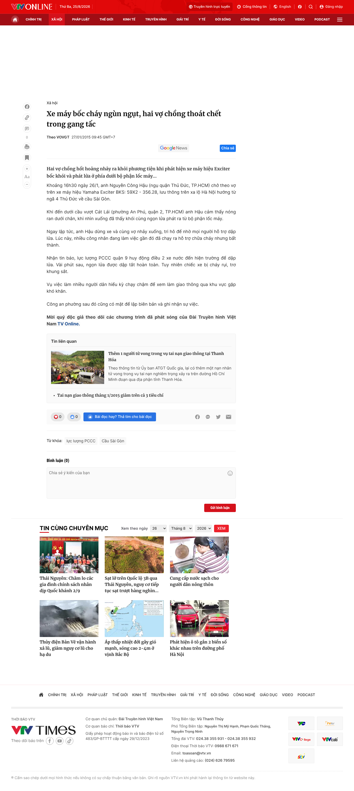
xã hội (56, 19)
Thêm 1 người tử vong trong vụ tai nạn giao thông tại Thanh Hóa (166, 356)
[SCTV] (301, 755)
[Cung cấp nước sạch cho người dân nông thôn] (199, 554)
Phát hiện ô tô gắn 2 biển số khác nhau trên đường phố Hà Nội (198, 648)
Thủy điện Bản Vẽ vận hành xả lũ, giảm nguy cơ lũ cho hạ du (68, 648)
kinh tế (129, 19)
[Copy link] (27, 118)
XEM (221, 528)
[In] (27, 147)
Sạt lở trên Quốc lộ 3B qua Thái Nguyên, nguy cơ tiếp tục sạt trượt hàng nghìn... (132, 584)
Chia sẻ (227, 148)
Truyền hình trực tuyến (212, 7)
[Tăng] (27, 168)
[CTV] (301, 739)
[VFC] (301, 723)
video (300, 19)
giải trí (182, 19)
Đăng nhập (334, 7)
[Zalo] (208, 417)
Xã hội (52, 103)
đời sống (223, 19)
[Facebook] (27, 107)
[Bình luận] (27, 128)
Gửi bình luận (220, 508)
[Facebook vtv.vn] (302, 6)
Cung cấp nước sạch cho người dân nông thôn (194, 581)
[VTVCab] (330, 739)
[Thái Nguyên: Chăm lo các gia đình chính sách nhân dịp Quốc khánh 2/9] (69, 554)
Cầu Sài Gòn (113, 440)
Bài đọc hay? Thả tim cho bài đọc (123, 417)
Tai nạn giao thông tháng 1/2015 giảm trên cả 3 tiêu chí (110, 395)
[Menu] (340, 19)
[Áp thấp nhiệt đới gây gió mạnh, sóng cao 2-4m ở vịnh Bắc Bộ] (134, 618)
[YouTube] (59, 741)
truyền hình (155, 19)
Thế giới (106, 19)
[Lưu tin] (27, 157)
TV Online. (68, 324)
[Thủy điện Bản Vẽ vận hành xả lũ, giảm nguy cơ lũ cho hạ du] (69, 618)
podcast (322, 19)
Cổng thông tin (255, 7)
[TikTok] (69, 741)
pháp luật (81, 19)
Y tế (202, 19)
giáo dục (277, 19)
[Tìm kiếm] (312, 6)
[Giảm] (27, 184)
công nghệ (250, 19)
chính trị (33, 19)
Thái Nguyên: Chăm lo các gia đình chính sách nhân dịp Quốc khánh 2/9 (66, 584)
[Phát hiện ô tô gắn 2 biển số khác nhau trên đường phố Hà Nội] (199, 618)
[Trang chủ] (15, 19)
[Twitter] (218, 417)
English (285, 7)
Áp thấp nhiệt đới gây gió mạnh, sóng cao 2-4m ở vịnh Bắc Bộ (130, 648)
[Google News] (173, 148)
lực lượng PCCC (81, 440)
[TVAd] (330, 723)
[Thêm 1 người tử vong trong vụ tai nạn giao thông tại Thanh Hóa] (77, 367)
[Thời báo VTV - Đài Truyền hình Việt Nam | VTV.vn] (31, 7)
